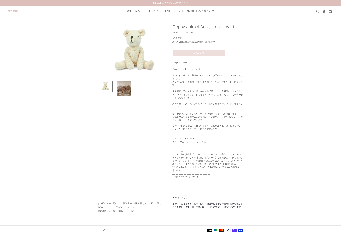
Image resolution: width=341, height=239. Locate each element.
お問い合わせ (104, 207)
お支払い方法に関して (108, 203)
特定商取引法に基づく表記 (110, 211)
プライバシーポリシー (125, 207)
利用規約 (131, 211)
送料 (181, 42)
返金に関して (157, 203)
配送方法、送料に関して (135, 203)
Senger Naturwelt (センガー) (185, 177)
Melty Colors (109, 230)
